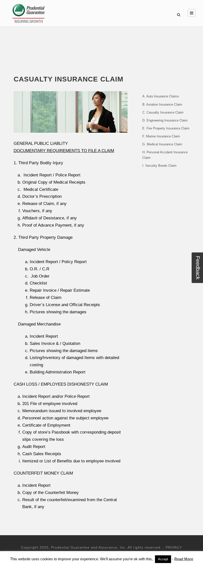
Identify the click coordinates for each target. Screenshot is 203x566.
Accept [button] (163, 559)
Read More (183, 559)
